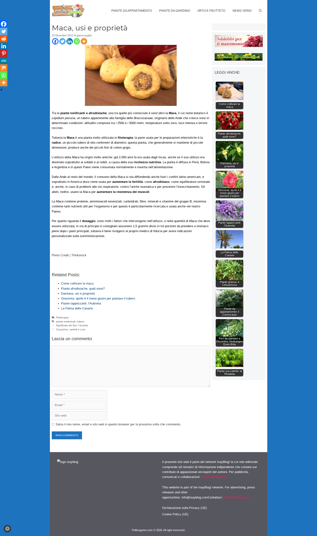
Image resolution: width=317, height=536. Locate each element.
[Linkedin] (69, 41)
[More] (84, 41)
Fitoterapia (62, 317)
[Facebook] (55, 41)
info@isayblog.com (214, 477)
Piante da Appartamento (131, 10)
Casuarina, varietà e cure (70, 329)
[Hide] (1, 89)
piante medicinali (65, 321)
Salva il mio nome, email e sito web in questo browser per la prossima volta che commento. (118, 424)
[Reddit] (3, 38)
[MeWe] (3, 60)
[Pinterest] (3, 53)
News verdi (242, 10)
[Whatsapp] (77, 41)
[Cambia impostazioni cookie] (7, 528)
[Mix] (3, 68)
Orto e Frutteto (211, 10)
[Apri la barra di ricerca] (260, 10)
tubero (80, 321)
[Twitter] (62, 41)
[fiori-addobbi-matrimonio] (239, 46)
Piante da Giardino (174, 10)
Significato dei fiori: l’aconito (72, 325)
